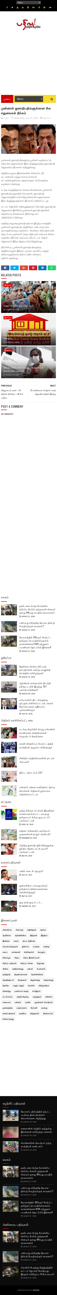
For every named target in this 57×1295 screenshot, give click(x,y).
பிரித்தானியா (44, 985)
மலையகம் (7, 1002)
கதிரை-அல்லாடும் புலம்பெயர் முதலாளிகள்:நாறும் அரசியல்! (34, 832)
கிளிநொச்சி (29, 952)
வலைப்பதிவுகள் (9, 1013)
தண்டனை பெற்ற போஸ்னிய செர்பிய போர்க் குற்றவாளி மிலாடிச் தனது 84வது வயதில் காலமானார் (37, 609)
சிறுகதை (40, 963)
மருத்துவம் (37, 996)
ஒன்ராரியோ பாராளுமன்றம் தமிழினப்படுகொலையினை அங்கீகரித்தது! (33, 889)
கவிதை (47, 946)
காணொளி (16, 952)
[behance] (33, 7)
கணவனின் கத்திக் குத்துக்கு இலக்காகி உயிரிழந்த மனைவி (36, 1130)
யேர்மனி (34, 1007)
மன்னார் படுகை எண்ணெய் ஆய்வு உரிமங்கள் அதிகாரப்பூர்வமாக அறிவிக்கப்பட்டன (37, 790)
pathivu (36, 1290)
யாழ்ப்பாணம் (22, 1007)
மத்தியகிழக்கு (23, 996)
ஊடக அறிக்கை (29, 941)
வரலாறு (44, 1007)
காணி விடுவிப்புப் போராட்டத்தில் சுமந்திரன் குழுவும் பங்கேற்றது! (36, 745)
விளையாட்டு (48, 1013)
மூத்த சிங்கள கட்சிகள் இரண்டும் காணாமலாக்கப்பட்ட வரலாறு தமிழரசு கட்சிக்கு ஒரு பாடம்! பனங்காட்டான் (36, 815)
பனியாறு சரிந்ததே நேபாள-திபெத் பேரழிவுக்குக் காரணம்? (37, 624)
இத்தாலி (33, 935)
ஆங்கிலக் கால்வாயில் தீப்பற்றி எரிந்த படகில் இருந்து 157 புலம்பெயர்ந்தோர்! (35, 686)
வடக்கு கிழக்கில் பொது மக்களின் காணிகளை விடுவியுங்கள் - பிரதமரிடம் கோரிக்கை (37, 732)
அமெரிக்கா (7, 929)
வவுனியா (22, 1013)
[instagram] (28, 7)
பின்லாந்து (7, 991)
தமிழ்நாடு (6, 974)
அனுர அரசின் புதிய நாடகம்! (18, 305)
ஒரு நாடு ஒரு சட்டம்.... (31, 902)
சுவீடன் (30, 968)
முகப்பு (7, 99)
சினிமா (5, 968)
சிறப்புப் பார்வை (27, 963)
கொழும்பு (41, 952)
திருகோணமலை (20, 974)
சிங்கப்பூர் (7, 957)
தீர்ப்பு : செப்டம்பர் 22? (31, 772)
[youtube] (17, 7)
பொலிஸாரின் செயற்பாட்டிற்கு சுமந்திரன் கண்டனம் (36, 1144)
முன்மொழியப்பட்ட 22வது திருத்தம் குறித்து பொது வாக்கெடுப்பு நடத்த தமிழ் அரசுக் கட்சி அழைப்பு (27, 335)
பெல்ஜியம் (36, 991)
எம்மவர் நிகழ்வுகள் (10, 946)
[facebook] (7, 7)
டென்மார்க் (41, 968)
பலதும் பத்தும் (18, 985)
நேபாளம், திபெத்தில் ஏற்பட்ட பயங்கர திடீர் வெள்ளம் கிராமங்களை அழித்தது (36, 1115)
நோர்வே (6, 985)
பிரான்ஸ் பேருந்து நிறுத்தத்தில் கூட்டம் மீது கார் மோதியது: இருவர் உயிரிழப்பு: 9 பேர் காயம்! (37, 1271)
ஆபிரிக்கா (7, 935)
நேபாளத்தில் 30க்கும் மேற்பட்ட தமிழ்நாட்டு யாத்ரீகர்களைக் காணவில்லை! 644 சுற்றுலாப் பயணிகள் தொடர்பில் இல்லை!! (35, 642)
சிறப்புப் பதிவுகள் (10, 963)
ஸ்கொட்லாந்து (8, 1019)
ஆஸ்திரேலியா (20, 935)
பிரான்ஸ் (31, 985)
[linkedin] (23, 7)
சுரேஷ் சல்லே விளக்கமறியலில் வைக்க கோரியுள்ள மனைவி (23, 369)
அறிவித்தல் (31, 929)
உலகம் (16, 941)
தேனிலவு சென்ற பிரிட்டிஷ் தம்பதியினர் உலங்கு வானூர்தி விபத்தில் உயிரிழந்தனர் (35, 670)
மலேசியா (49, 996)
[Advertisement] (28, 61)
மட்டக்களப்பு (8, 996)
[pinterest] (44, 7)
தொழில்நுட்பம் (8, 980)
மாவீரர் (28, 1002)
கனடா (5, 952)
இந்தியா (44, 935)
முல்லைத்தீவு (8, 1007)
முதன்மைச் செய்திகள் (44, 1002)
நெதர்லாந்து (48, 980)
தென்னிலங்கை (37, 974)
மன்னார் (18, 1002)
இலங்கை (47, 118)
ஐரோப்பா (25, 946)
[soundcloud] (50, 7)
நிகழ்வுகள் (22, 980)
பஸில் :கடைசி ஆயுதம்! (31, 871)
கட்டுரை (36, 946)
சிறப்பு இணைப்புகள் (31, 957)
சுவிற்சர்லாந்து (17, 968)
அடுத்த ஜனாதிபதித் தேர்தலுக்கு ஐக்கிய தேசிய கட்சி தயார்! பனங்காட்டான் (36, 848)
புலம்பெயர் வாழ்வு (21, 991)
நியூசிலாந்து (35, 980)
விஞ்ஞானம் (34, 1013)
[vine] (39, 7)
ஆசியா (43, 929)
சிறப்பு (17, 957)
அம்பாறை (19, 929)
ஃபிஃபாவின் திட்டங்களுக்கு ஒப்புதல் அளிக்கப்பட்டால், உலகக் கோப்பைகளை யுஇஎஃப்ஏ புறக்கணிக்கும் (36, 705)
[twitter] (12, 7)
